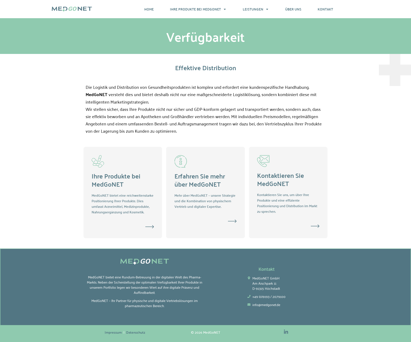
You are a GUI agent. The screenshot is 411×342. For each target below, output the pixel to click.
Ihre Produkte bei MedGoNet (195, 9)
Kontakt (325, 9)
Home (149, 9)
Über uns (293, 9)
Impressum (113, 332)
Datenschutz (135, 332)
